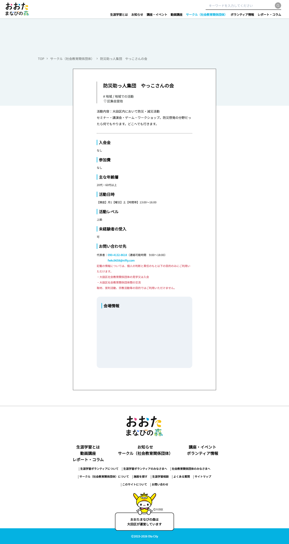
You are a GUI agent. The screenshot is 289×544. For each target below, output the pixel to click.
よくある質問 (181, 476)
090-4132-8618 (117, 255)
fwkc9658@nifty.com (121, 260)
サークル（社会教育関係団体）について (104, 476)
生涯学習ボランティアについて (99, 469)
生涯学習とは (119, 14)
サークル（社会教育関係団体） (206, 14)
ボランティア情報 (242, 14)
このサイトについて (134, 484)
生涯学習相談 (160, 476)
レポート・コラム (269, 14)
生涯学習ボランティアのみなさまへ (145, 469)
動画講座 (176, 14)
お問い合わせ (160, 484)
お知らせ (137, 14)
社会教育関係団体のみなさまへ (191, 469)
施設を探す (140, 476)
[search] (278, 5)
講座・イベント (157, 14)
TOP (41, 58)
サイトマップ (203, 476)
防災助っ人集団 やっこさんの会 (123, 58)
